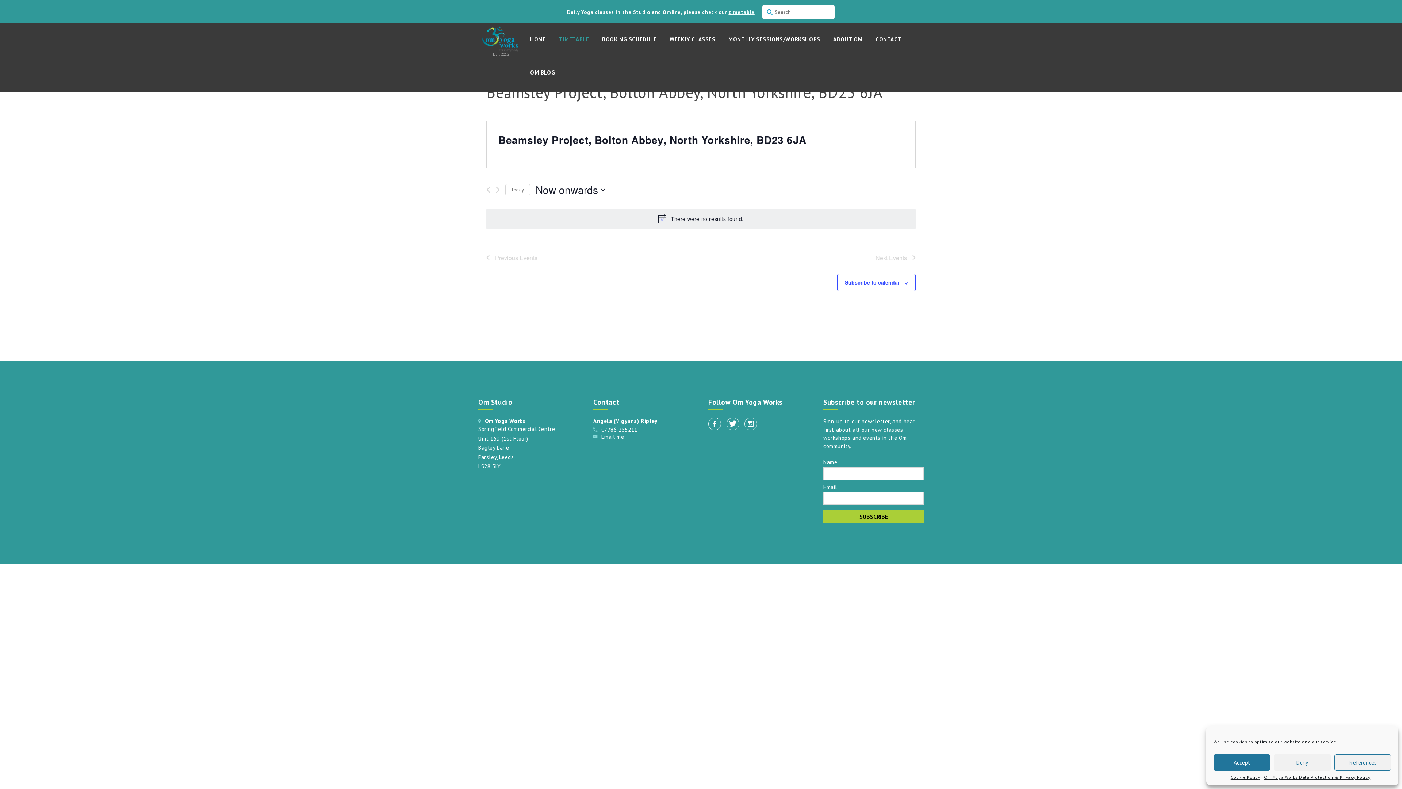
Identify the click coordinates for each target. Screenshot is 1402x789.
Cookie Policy (1245, 777)
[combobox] (798, 12)
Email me (612, 436)
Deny (1302, 762)
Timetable (574, 39)
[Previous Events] (488, 189)
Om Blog (542, 72)
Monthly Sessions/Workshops (774, 39)
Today (517, 189)
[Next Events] (498, 189)
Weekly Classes (692, 39)
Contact (888, 39)
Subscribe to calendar (872, 282)
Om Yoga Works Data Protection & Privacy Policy (1317, 777)
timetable (741, 12)
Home (538, 39)
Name (830, 462)
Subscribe (873, 516)
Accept (1242, 762)
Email (830, 487)
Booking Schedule (629, 39)
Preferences (1363, 762)
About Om (847, 39)
